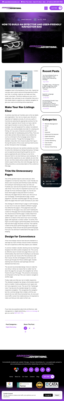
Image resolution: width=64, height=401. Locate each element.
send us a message (31, 311)
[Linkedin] (48, 369)
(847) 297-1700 (18, 313)
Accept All (48, 395)
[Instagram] (36, 369)
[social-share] (25, 328)
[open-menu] (46, 8)
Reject (57, 395)
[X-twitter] (31, 369)
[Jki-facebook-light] (25, 369)
